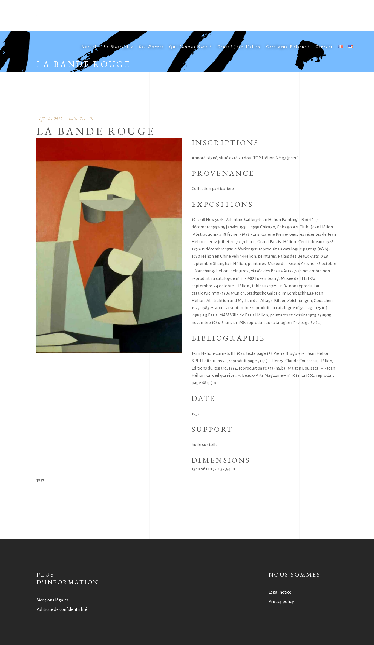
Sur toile (86, 119)
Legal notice (280, 592)
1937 (40, 480)
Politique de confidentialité (61, 609)
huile (73, 119)
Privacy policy (281, 601)
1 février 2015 (50, 119)
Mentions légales (52, 600)
